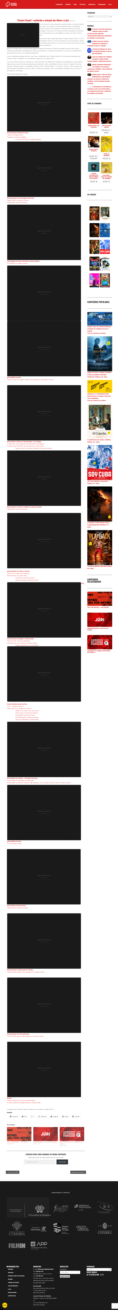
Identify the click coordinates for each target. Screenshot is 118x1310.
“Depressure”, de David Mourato (17, 509)
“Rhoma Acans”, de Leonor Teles (17, 575)
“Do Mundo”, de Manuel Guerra (25, 578)
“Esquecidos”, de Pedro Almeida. (17, 202)
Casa (75, 4)
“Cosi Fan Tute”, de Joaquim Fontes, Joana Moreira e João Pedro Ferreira (30, 379)
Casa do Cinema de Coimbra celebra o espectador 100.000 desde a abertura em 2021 (99, 59)
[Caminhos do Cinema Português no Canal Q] (72, 1134)
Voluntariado (13, 1286)
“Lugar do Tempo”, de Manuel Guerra (26, 580)
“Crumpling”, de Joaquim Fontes (17, 263)
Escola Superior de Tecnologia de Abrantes (20, 198)
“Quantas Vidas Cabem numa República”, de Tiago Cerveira (25, 972)
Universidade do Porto (14, 261)
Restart (9, 1098)
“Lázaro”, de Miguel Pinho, (15, 135)
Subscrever (64, 1276)
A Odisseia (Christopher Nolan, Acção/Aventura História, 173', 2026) (98, 525)
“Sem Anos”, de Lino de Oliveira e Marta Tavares (22, 643)
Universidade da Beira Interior (16, 905)
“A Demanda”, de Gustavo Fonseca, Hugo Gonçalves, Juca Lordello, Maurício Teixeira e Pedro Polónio (38, 782)
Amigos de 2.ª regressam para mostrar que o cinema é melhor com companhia (99, 396)
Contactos (12, 1296)
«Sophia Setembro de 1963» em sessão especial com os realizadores (102, 51)
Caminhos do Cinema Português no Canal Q (98, 651)
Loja (110, 4)
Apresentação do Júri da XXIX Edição (45, 1142)
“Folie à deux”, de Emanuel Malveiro (26, 713)
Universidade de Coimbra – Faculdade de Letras (22, 778)
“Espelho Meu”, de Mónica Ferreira (18, 200)
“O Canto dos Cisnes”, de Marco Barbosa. (28, 139)
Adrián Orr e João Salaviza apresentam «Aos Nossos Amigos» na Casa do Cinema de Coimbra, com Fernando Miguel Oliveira (99, 79)
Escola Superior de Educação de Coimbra (20, 970)
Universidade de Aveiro (14, 841)
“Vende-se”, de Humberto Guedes (17, 908)
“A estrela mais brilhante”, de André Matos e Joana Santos (25, 446)
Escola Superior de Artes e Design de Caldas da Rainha (24, 507)
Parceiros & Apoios (61, 1192)
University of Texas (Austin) (30, 261)
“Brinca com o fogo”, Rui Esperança (18, 573)
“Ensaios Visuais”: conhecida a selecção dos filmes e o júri (43, 20)
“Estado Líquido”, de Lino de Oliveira (26, 645)
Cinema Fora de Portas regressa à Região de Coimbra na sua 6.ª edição (98, 44)
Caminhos (59, 4)
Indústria (91, 4)
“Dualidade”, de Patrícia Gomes (25, 715)
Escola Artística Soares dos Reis (17, 704)
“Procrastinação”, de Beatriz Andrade (27, 717)
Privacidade (12, 1292)
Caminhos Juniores (78, 1172)
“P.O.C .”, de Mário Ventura (15, 706)
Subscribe (62, 1162)
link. (52, 1109)
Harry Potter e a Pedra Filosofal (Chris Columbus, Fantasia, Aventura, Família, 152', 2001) (99, 375)
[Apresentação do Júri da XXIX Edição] (45, 1134)
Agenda (68, 4)
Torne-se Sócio (13, 1282)
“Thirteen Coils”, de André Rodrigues (18, 641)
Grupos (10, 1272)
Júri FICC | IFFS (13, 1172)
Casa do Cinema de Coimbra (96, 333)
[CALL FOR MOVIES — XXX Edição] (19, 1134)
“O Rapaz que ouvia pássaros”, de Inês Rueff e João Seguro (25, 444)
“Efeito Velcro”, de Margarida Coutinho (19, 708)
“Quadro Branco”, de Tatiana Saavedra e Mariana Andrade (33, 448)
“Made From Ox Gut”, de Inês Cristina (27, 710)
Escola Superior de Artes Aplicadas (18, 1034)
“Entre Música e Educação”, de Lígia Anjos (20, 780)
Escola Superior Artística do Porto (17, 132)
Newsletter (63, 1269)
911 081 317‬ (39, 1276)
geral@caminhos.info (45, 1269)
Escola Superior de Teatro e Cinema (18, 571)
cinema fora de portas (16, 1276)
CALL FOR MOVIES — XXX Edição (17, 1142)
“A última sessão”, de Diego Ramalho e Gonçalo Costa (23, 1102)
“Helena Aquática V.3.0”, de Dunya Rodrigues (21, 1100)
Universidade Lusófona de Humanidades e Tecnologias (24, 441)
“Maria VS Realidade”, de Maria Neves (27, 719)
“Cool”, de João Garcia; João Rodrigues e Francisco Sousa (25, 1036)
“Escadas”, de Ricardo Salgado (16, 137)
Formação (101, 4)
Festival (83, 4)
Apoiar (10, 1279)
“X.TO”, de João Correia (14, 843)
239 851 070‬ (39, 1271)
